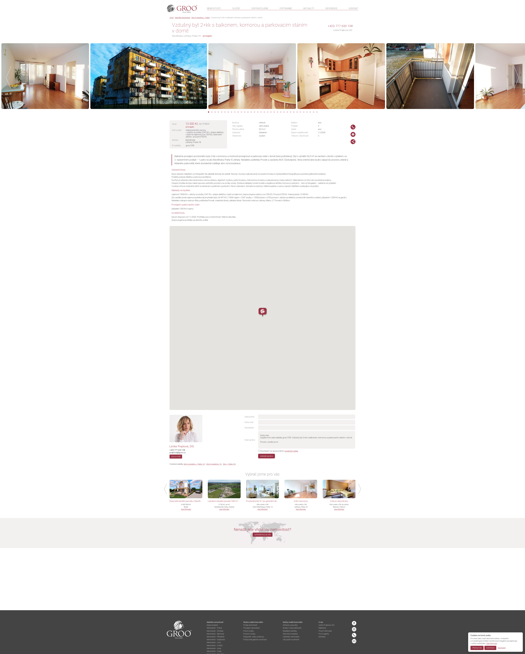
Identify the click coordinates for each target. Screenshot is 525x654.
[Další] (515, 77)
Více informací (491, 643)
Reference (331, 8)
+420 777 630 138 (340, 26)
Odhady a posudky (290, 625)
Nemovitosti (214, 8)
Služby (236, 8)
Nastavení (502, 648)
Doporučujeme (260, 8)
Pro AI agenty (324, 634)
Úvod (171, 18)
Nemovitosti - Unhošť (214, 645)
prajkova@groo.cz (178, 452)
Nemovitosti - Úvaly (214, 651)
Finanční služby (249, 634)
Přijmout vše (477, 648)
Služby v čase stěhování (292, 628)
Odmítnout (490, 648)
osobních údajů (291, 451)
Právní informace (325, 631)
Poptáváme (286, 8)
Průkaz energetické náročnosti (255, 640)
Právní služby (248, 631)
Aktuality (308, 8)
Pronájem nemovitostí (251, 628)
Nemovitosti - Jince (214, 648)
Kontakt (353, 8)
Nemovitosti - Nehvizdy (215, 634)
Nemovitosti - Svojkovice (216, 640)
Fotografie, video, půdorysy (253, 637)
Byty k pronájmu (214, 464)
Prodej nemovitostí (250, 625)
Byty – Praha (229, 464)
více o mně (175, 456)
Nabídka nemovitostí (182, 18)
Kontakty (322, 637)
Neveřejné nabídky (290, 631)
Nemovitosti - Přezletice (215, 637)
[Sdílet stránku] (353, 143)
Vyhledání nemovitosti (291, 637)
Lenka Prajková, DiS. (343, 30)
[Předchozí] (9, 77)
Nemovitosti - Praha (214, 628)
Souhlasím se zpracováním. (279, 451)
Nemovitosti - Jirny (214, 642)
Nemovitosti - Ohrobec (215, 631)
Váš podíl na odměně (291, 640)
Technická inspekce (290, 634)
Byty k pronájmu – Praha (201, 18)
